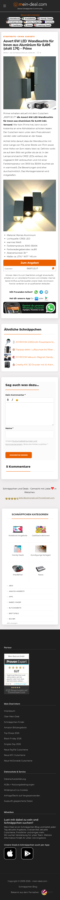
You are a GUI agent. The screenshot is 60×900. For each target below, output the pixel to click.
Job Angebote (39, 838)
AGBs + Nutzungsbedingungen (19, 784)
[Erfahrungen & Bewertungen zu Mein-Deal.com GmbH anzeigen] (16, 673)
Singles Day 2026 (12, 744)
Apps (11, 597)
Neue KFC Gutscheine (14, 755)
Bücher (12, 619)
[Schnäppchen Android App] (46, 298)
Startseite (9, 37)
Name (9, 428)
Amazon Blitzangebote (15, 727)
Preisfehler (21, 832)
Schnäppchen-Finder (14, 722)
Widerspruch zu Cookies (16, 790)
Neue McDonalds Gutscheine (18, 761)
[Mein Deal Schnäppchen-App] (29, 854)
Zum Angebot (30, 262)
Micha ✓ (6, 53)
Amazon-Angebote (16, 591)
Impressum (9, 711)
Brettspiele (14, 613)
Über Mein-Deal (11, 716)
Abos (11, 586)
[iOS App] (36, 298)
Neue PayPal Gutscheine (16, 749)
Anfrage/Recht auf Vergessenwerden (22, 795)
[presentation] (8, 400)
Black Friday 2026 (12, 738)
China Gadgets (26, 37)
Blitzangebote (15, 608)
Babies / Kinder (15, 602)
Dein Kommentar (15, 395)
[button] (8, 400)
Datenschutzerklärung (15, 779)
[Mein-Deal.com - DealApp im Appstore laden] (12, 854)
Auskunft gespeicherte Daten (18, 801)
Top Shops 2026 (11, 733)
